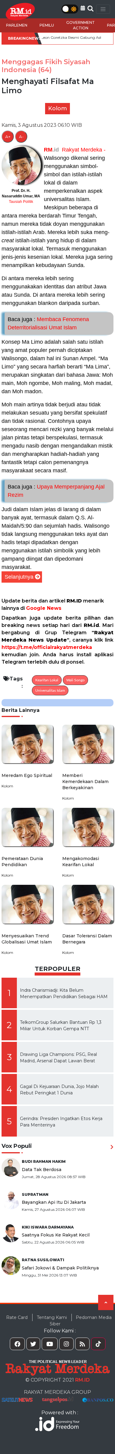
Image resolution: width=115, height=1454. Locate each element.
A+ (7, 136)
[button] (83, 8)
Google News (43, 608)
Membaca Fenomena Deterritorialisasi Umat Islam (48, 323)
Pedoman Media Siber (81, 1321)
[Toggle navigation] (103, 9)
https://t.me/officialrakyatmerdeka (47, 647)
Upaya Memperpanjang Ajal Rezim (56, 491)
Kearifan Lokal (46, 680)
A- (21, 136)
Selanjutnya (19, 577)
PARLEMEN (16, 25)
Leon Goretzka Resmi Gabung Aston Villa (60, 37)
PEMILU (47, 25)
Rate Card (17, 1317)
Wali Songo (75, 680)
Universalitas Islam (50, 690)
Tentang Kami (52, 1317)
